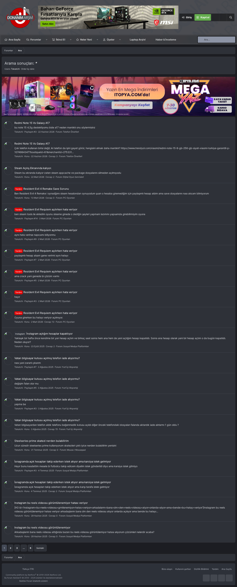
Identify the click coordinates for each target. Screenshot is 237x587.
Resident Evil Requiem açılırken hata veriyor (46, 209)
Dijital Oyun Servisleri (73, 177)
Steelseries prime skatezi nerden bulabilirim (41, 440)
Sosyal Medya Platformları (76, 346)
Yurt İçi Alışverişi (70, 367)
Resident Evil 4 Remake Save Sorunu (42, 188)
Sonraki (40, 548)
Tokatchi (15, 69)
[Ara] (230, 17)
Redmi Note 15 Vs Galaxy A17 (32, 123)
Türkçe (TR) (28, 569)
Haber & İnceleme (166, 39)
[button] (223, 17)
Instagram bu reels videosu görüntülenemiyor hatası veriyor (51, 502)
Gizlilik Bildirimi (201, 569)
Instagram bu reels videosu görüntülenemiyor (42, 527)
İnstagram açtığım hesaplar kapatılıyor (44, 333)
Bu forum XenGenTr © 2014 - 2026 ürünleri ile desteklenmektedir (33, 578)
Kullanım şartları (183, 569)
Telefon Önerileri (71, 131)
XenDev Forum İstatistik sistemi (33, 581)
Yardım (215, 569)
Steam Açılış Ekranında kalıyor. (33, 168)
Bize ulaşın (167, 569)
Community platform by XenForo (33, 575)
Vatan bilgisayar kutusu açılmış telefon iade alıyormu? (47, 358)
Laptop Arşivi (138, 39)
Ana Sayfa (14, 39)
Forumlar (35, 39)
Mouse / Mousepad (76, 450)
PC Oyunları (69, 197)
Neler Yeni (86, 39)
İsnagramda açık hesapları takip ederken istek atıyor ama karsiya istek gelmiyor (62, 461)
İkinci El (60, 39)
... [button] (24, 548)
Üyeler (111, 39)
